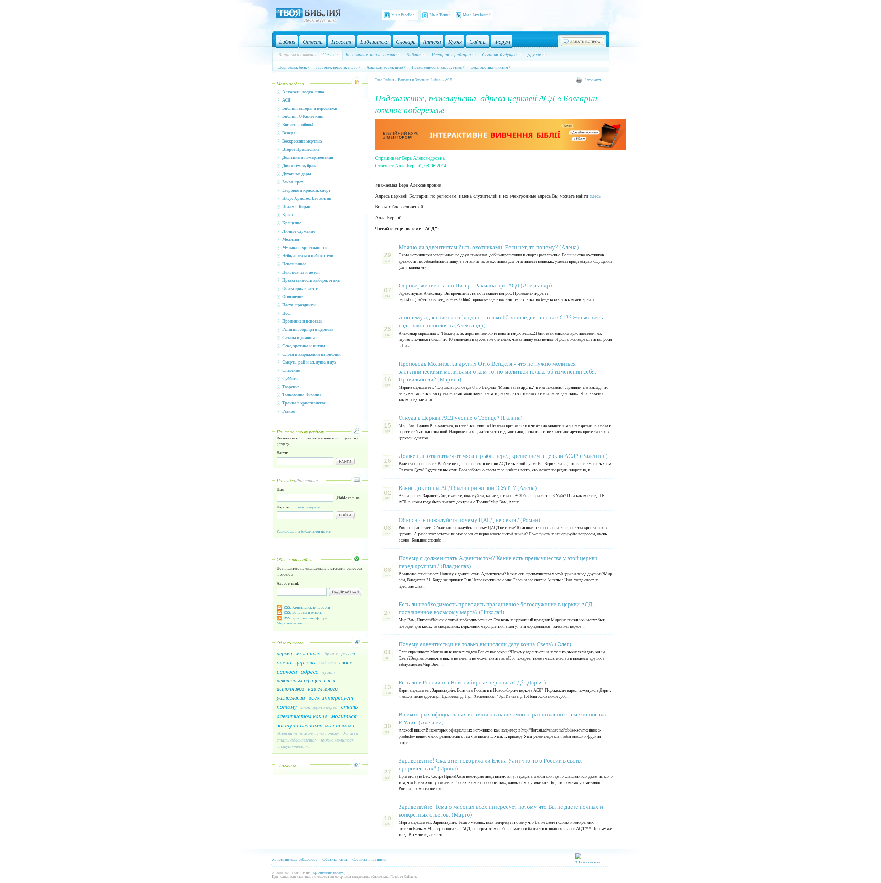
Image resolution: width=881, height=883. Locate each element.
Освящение (292, 296)
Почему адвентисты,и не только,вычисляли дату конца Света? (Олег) (485, 644)
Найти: (282, 453)
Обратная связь (335, 859)
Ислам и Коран (296, 206)
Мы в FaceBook (404, 15)
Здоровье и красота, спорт (306, 190)
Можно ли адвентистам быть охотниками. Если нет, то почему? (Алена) (489, 247)
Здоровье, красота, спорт (337, 67)
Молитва (290, 239)
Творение (290, 387)
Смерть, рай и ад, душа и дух (309, 362)
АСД (286, 100)
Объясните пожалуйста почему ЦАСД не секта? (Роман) (469, 520)
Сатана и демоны (298, 337)
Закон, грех (292, 182)
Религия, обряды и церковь (307, 329)
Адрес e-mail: (288, 583)
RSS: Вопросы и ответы (303, 612)
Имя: (281, 489)
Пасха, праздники (299, 305)
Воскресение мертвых (302, 141)
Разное (288, 411)
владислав (327, 662)
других (331, 654)
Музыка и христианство (304, 247)
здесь (595, 196)
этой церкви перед (318, 707)
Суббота (290, 378)
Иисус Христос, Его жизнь (306, 198)
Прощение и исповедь (302, 321)
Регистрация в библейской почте (304, 531)
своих (345, 662)
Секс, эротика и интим (489, 67)
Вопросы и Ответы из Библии (419, 80)
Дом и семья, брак (299, 165)
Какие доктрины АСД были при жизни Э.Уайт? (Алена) (468, 488)
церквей (287, 671)
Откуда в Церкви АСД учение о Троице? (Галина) (461, 417)
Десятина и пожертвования (307, 157)
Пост (286, 313)
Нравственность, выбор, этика (437, 67)
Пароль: (298, 507)
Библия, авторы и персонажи (309, 108)
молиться (308, 653)
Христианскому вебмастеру (295, 859)
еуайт (328, 672)
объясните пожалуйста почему (308, 733)
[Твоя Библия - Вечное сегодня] (308, 16)
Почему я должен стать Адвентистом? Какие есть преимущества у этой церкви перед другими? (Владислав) (498, 562)
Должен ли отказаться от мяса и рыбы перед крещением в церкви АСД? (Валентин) (503, 456)
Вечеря (289, 132)
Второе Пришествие (300, 149)
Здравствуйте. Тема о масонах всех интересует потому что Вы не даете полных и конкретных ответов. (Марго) (501, 810)
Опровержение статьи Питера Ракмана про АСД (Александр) (475, 285)
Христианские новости (328, 873)
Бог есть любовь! (298, 124)
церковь (305, 662)
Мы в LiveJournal (477, 15)
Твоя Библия (384, 80)
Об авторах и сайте (300, 288)
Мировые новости (292, 623)
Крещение (291, 223)
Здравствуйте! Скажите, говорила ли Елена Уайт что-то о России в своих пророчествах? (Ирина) (490, 764)
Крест (287, 214)
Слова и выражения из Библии (311, 354)
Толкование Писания (302, 394)
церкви (284, 653)
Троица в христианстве (304, 403)
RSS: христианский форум (305, 618)
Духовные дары (296, 173)
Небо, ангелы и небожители (307, 255)
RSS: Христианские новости (307, 607)
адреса (310, 671)
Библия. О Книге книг (303, 116)
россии (348, 653)
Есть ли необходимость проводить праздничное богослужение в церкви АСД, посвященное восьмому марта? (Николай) (496, 608)
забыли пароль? (309, 507)
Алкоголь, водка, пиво (385, 67)
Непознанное (294, 264)
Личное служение (298, 231)
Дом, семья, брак (292, 67)
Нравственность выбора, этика (311, 280)
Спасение (291, 370)
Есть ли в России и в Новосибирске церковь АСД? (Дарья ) (472, 682)
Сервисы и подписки (369, 859)
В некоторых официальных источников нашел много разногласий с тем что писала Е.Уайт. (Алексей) (502, 718)
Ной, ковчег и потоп (301, 272)
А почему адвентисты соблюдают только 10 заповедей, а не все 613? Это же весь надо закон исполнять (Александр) (501, 321)
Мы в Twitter (439, 15)
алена (284, 662)
